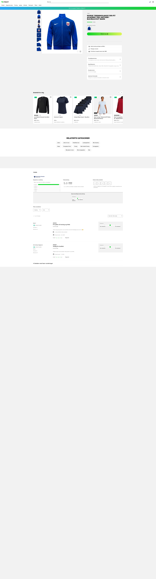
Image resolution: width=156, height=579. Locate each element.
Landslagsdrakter (86, 142)
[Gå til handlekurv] (153, 1)
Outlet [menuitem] (40, 5)
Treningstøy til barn (67, 146)
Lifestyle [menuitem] (25, 5)
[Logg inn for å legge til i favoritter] (51, 97)
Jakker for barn (66, 142)
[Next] (121, 92)
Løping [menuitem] (20, 5)
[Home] (5, 2)
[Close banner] (154, 8)
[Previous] (118, 92)
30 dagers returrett (94, 48)
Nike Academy (96, 142)
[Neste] (80, 51)
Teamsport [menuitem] (31, 5)
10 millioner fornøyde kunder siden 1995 (99, 51)
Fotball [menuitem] (2, 5)
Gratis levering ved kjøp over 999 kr (98, 46)
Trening (75, 146)
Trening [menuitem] (16, 5)
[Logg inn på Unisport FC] (150, 1)
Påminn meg (103, 33)
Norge (58, 146)
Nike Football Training (85, 146)
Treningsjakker (96, 146)
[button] (39, 16)
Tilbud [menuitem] (36, 5)
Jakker (58, 142)
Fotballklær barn (76, 142)
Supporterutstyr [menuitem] (9, 5)
